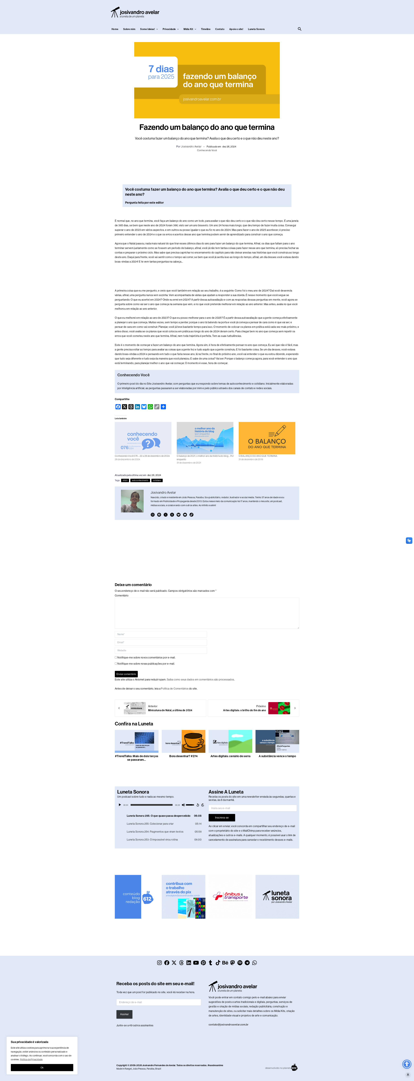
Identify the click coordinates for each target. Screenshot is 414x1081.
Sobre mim (129, 29)
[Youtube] (185, 515)
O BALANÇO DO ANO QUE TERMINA (258, 456)
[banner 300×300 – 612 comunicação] (136, 896)
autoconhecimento (140, 480)
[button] (156, 29)
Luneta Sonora (256, 29)
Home (115, 29)
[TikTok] (191, 515)
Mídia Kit (188, 29)
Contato (219, 29)
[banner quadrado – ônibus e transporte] (230, 896)
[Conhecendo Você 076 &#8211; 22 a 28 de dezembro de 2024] (144, 438)
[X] (166, 515)
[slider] (152, 805)
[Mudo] (183, 805)
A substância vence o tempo (277, 756)
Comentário (121, 595)
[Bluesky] (178, 515)
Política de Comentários (174, 688)
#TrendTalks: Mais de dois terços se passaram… (136, 758)
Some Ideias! (147, 29)
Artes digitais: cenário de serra (231, 756)
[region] (42, 1056)
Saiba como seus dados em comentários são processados (200, 679)
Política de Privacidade (31, 1059)
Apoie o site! (236, 29)
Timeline (205, 29)
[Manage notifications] (408, 1074)
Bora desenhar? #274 (183, 756)
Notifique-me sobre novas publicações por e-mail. (146, 663)
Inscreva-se (222, 817)
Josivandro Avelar (191, 146)
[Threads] (172, 515)
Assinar (124, 1014)
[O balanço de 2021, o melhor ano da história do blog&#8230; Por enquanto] (206, 438)
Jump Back (197, 805)
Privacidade (169, 29)
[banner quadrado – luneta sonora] (277, 896)
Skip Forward (202, 805)
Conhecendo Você (207, 150)
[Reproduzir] (119, 805)
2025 (125, 480)
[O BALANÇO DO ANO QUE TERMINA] (268, 438)
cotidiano (157, 480)
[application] (161, 805)
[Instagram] (153, 515)
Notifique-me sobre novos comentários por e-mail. (146, 657)
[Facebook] (159, 515)
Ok (42, 1067)
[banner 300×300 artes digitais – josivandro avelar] (183, 896)
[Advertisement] (243, 11)
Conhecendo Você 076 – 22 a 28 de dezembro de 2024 (142, 456)
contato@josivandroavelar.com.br (228, 1024)
